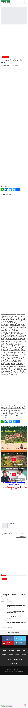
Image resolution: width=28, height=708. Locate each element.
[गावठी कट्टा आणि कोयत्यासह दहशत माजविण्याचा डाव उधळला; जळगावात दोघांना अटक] (4, 613)
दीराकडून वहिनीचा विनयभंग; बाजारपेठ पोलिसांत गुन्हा (15, 616)
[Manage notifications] (25, 705)
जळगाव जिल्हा (11, 650)
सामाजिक (11, 654)
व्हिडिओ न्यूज (8, 659)
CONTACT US (14, 663)
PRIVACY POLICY (18, 659)
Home (4, 650)
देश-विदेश (24, 654)
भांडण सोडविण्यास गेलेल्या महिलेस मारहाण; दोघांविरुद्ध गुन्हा (16, 622)
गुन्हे (24, 650)
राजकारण (18, 650)
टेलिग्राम (14, 488)
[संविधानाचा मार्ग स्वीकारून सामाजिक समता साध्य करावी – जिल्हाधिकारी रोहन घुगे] (4, 607)
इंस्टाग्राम (17, 487)
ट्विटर (8, 487)
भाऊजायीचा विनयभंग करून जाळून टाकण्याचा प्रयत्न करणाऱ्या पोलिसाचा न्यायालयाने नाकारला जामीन (21, 536)
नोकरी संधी (4, 654)
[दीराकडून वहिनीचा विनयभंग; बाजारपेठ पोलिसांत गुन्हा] (4, 618)
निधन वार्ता (17, 654)
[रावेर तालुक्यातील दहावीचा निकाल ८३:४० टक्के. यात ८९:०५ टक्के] (14, 585)
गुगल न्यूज (24, 487)
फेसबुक (3, 487)
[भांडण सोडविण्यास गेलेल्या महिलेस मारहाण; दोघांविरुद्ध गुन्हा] (4, 624)
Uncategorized (5, 56)
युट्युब (12, 487)
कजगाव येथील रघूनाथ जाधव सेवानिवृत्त (7, 534)
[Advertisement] (14, 40)
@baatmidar (16, 632)
